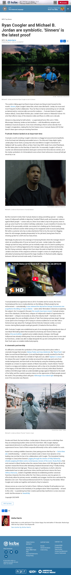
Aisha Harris (12, 40)
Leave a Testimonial (60, 553)
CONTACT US (58, 542)
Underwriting (43, 550)
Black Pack (57, 352)
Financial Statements (32, 553)
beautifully (26, 493)
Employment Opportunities (58, 548)
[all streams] (68, 8)
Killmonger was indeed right (43, 375)
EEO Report (29, 547)
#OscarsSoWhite (16, 334)
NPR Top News (7, 19)
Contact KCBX (58, 545)
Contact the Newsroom (61, 551)
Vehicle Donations (45, 547)
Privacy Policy (30, 555)
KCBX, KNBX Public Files (31, 550)
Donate (64, 3)
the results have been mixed (42, 311)
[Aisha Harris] (6, 521)
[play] (4, 9)
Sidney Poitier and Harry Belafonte (38, 352)
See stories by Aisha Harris (21, 527)
